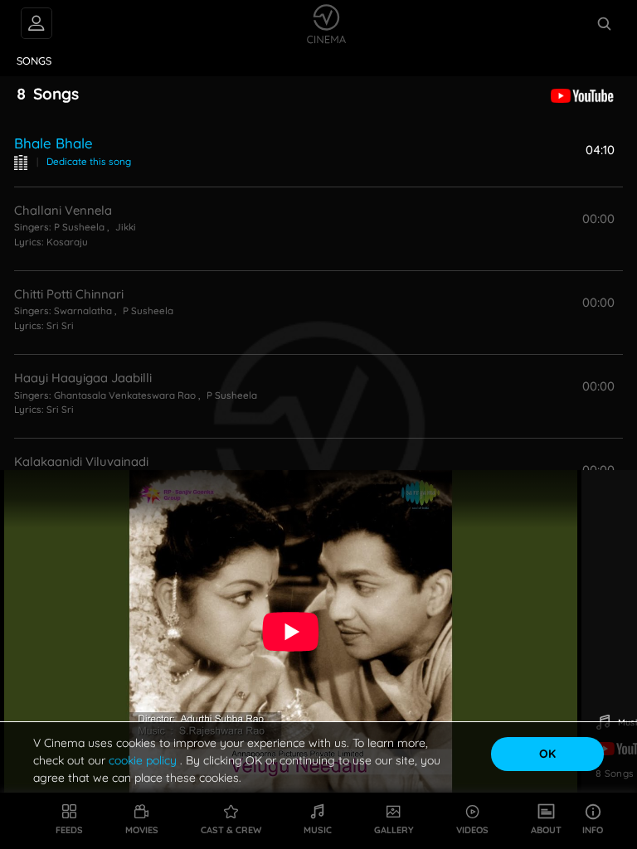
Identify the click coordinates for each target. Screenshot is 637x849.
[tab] (34, 61)
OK (547, 753)
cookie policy (144, 760)
